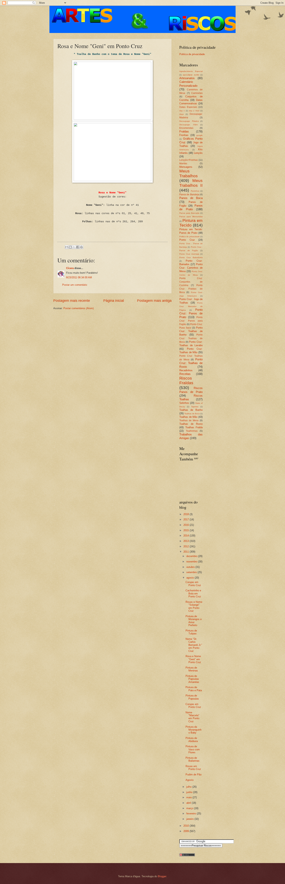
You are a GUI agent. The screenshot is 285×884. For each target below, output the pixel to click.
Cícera (70, 268)
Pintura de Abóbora (192, 739)
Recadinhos (186, 370)
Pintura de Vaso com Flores (193, 749)
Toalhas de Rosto (191, 423)
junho (189, 792)
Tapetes (194, 407)
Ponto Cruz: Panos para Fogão (191, 320)
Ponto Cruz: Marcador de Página (191, 306)
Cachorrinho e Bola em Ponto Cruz (193, 593)
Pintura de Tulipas (191, 632)
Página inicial (113, 301)
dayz (181, 114)
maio (189, 797)
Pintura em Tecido (191, 222)
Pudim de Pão (193, 774)
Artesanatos (187, 78)
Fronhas (183, 135)
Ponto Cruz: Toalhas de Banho (191, 331)
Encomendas (186, 128)
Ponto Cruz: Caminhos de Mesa (191, 268)
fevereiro (191, 813)
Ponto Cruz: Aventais (189, 254)
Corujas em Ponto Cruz (193, 583)
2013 (186, 541)
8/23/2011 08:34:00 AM (79, 277)
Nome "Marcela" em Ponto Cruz (192, 717)
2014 (186, 535)
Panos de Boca (191, 198)
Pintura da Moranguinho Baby (193, 729)
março (190, 808)
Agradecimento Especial (191, 71)
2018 (186, 514)
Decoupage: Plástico (189, 121)
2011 (186, 551)
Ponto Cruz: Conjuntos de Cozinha (191, 281)
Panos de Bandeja (189, 194)
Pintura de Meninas (192, 669)
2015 (186, 530)
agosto (190, 577)
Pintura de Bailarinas (193, 759)
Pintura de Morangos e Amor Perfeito (194, 621)
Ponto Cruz (187, 239)
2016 (186, 524)
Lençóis (198, 152)
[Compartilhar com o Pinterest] (81, 247)
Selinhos (184, 402)
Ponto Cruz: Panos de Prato (191, 313)
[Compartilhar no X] (74, 247)
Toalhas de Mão (188, 416)
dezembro (192, 556)
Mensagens (185, 166)
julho (189, 786)
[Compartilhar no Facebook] (78, 247)
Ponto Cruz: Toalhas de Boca (191, 338)
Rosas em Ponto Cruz (193, 768)
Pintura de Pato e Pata (194, 689)
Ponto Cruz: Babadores (191, 257)
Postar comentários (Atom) (78, 308)
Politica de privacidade (192, 54)
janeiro (190, 818)
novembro (192, 561)
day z (182, 111)
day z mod (194, 111)
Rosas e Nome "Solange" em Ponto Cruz (194, 606)
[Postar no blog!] (70, 247)
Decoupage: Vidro (188, 125)
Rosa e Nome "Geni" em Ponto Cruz (193, 659)
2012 (186, 546)
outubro (190, 567)
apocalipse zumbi (191, 75)
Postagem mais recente (71, 301)
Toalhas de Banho (191, 409)
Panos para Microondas (191, 216)
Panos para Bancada (189, 213)
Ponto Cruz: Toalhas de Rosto (191, 363)
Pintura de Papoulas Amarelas (192, 679)
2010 (186, 825)
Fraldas (184, 131)
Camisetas (197, 93)
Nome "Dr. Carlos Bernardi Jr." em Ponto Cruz (194, 644)
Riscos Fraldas (186, 380)
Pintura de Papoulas (192, 697)
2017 (186, 519)
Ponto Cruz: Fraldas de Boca (191, 288)
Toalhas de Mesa (189, 420)
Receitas (185, 373)
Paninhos (195, 191)
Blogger (162, 876)
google (199, 135)
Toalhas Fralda (194, 427)
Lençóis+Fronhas (188, 160)
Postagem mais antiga (154, 301)
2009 (186, 831)
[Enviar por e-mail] (67, 247)
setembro (192, 572)
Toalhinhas (192, 431)
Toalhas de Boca (192, 414)
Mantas (183, 163)
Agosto (189, 779)
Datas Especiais (188, 107)
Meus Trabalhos (188, 173)
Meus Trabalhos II (191, 183)
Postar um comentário (74, 284)
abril (189, 802)
